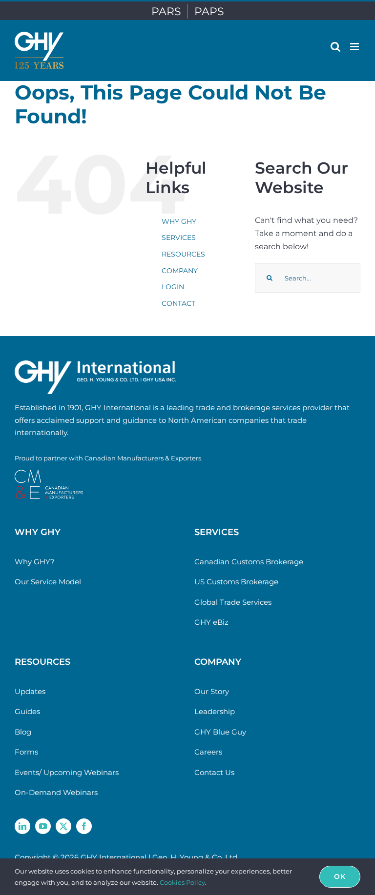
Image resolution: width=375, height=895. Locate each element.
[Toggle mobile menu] (355, 46)
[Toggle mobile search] (335, 46)
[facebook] (84, 826)
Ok (340, 876)
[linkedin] (22, 826)
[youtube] (43, 826)
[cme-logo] (49, 473)
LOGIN (173, 286)
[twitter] (63, 826)
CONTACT (178, 303)
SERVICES (179, 237)
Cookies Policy (182, 882)
